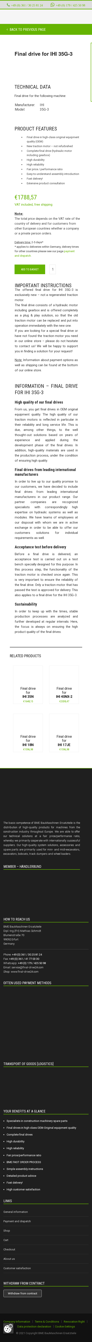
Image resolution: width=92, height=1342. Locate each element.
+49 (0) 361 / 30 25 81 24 (27, 5)
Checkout (9, 1249)
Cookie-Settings (65, 1326)
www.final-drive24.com (25, 971)
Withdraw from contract (22, 1293)
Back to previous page (27, 30)
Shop (6, 1230)
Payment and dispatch (17, 1221)
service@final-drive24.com (27, 967)
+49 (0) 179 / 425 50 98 (70, 5)
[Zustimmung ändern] (8, 1328)
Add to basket (30, 269)
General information (15, 1211)
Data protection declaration (34, 1326)
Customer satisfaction (17, 1268)
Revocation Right (74, 1321)
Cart (5, 1240)
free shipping (43, 204)
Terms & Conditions (47, 1321)
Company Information (16, 1321)
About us (9, 1258)
